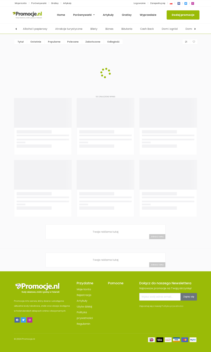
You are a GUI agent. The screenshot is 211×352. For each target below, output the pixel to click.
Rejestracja (84, 295)
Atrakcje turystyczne (68, 29)
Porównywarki (38, 3)
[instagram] (192, 3)
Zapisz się (188, 296)
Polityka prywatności (172, 306)
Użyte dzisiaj (84, 306)
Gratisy (55, 3)
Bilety (93, 29)
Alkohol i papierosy (35, 29)
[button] (171, 3)
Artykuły (67, 3)
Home (61, 15)
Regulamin (83, 324)
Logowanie (140, 3)
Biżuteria (126, 29)
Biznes (109, 29)
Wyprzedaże (148, 15)
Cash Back (147, 29)
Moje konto (21, 3)
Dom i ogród (170, 29)
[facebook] (179, 3)
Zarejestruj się (157, 3)
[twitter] (185, 3)
